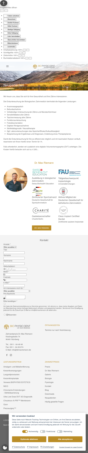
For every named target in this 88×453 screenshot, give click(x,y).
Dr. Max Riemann (41, 228)
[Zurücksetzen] (2, 10)
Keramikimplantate (11, 378)
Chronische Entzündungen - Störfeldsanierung (14, 391)
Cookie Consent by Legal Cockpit (70, 447)
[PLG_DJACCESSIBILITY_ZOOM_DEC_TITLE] (24, 50)
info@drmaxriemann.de (39, 310)
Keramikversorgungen (12, 370)
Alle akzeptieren (65, 439)
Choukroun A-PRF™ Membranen (17, 400)
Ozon (5, 404)
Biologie (48, 378)
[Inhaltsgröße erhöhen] (27, 50)
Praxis (47, 366)
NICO (5, 386)
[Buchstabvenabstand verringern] (26, 58)
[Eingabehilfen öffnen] (3, 3)
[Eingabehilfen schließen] (6, 10)
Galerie (48, 374)
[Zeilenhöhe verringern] (19, 55)
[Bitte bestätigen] (4, 304)
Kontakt (48, 386)
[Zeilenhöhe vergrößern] (23, 55)
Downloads (49, 394)
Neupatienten (50, 397)
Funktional (50, 431)
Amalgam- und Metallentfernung (16, 366)
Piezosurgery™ (9, 408)
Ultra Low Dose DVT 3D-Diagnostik (17, 396)
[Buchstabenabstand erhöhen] (30, 58)
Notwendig (33, 431)
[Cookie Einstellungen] (5, 447)
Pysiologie (49, 382)
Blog (47, 390)
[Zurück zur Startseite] (44, 66)
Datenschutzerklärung (21, 306)
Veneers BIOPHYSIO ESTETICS (16, 382)
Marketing (67, 431)
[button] (10, 66)
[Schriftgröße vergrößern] (23, 53)
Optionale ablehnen (29, 439)
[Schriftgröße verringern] (20, 53)
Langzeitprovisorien (11, 374)
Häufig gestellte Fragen (54, 401)
